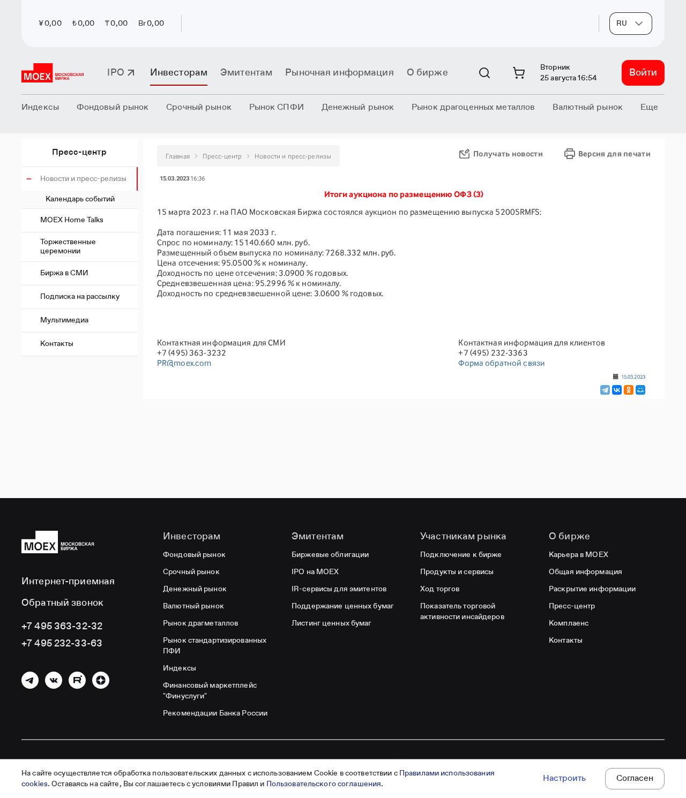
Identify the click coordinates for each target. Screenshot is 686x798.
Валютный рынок (193, 606)
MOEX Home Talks (71, 220)
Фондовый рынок (194, 555)
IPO (115, 73)
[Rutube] (77, 680)
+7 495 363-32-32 (61, 626)
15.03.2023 (633, 376)
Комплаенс (568, 623)
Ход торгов (439, 589)
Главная (178, 156)
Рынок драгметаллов (200, 623)
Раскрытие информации (592, 589)
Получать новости (508, 153)
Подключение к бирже (461, 555)
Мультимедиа (64, 320)
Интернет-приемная (68, 581)
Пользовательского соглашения (324, 784)
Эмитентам (246, 73)
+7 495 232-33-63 (61, 644)
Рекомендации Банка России (215, 713)
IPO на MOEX (315, 572)
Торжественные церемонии (68, 246)
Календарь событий (80, 199)
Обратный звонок (62, 603)
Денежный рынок (195, 589)
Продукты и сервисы (457, 572)
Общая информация (585, 572)
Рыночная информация (339, 73)
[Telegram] (605, 390)
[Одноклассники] (628, 390)
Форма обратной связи (501, 363)
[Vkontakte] (53, 680)
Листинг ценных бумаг (332, 623)
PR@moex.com (184, 363)
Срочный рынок (191, 572)
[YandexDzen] (100, 680)
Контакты (56, 344)
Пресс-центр (79, 152)
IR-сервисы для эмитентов (339, 589)
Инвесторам (178, 73)
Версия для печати (614, 153)
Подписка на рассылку (80, 296)
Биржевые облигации (330, 555)
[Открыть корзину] (519, 73)
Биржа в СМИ (64, 273)
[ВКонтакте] (617, 390)
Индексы (179, 668)
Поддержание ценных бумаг (343, 606)
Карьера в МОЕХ (578, 555)
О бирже (427, 73)
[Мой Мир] (640, 390)
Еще (649, 107)
